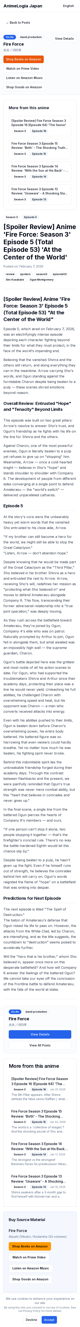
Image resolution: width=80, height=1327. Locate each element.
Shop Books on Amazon (23, 59)
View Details (64, 38)
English (68, 6)
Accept (49, 1320)
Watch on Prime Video (22, 68)
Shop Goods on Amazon (24, 87)
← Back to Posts (18, 22)
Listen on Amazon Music (24, 78)
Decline (31, 1320)
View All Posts (40, 1045)
